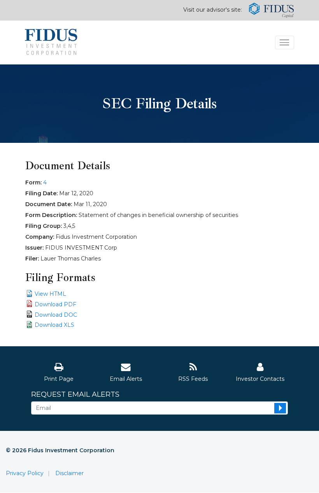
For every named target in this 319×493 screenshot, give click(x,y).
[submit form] (280, 408)
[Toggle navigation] (284, 42)
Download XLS (54, 324)
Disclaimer (69, 473)
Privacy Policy (25, 473)
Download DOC (56, 314)
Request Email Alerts (75, 395)
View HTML (50, 293)
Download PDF (55, 304)
